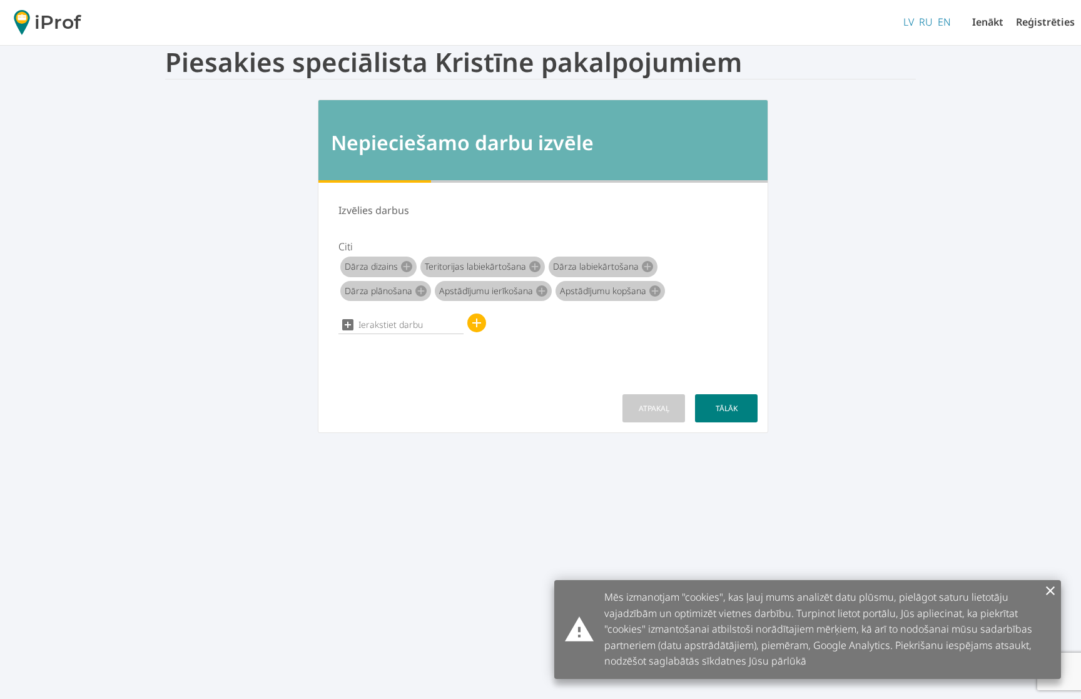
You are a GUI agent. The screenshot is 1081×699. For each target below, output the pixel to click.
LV (908, 22)
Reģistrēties (1045, 22)
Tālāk (727, 408)
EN (944, 22)
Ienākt (987, 22)
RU (926, 22)
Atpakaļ (654, 408)
